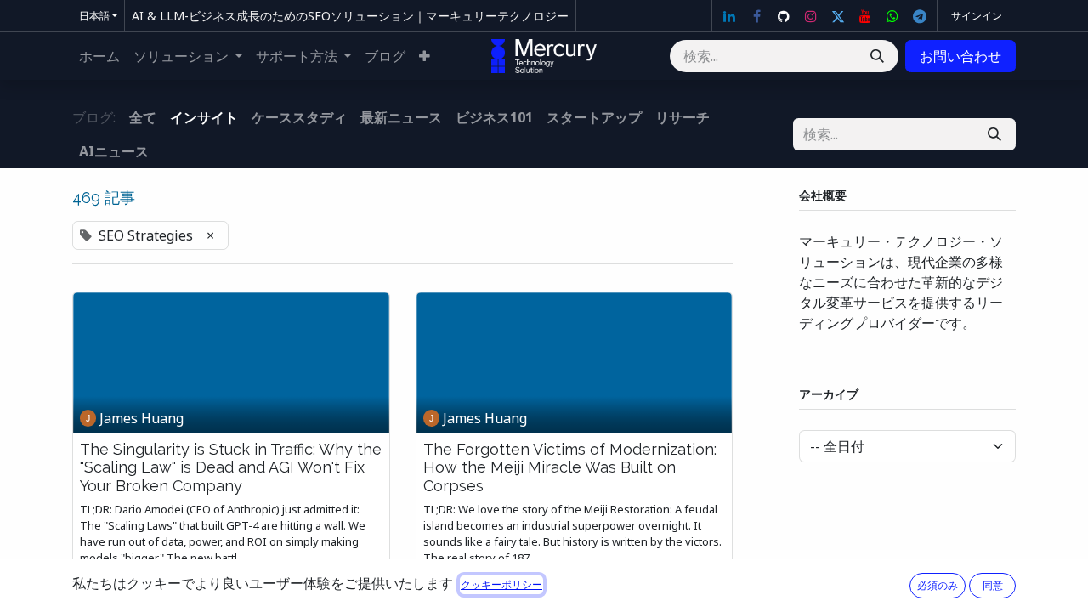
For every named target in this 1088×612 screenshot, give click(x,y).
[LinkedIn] (729, 16)
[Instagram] (810, 16)
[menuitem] (99, 56)
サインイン (976, 15)
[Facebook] (756, 16)
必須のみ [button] (937, 585)
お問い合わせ (960, 56)
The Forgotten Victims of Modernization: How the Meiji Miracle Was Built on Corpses (570, 467)
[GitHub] (783, 16)
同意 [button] (993, 585)
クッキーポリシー (501, 584)
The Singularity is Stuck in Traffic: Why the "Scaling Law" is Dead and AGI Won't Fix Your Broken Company (231, 467)
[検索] (877, 56)
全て (142, 117)
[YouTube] (865, 16)
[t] (919, 16)
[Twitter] (838, 16)
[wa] (892, 16)
